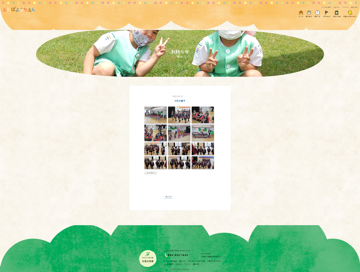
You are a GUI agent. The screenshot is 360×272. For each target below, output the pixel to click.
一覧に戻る (168, 196)
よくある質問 (326, 7)
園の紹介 (174, 261)
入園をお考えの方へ (214, 261)
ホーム (166, 261)
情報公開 (354, 7)
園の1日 (182, 261)
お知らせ (336, 7)
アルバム (345, 7)
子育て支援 (201, 261)
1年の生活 (191, 261)
